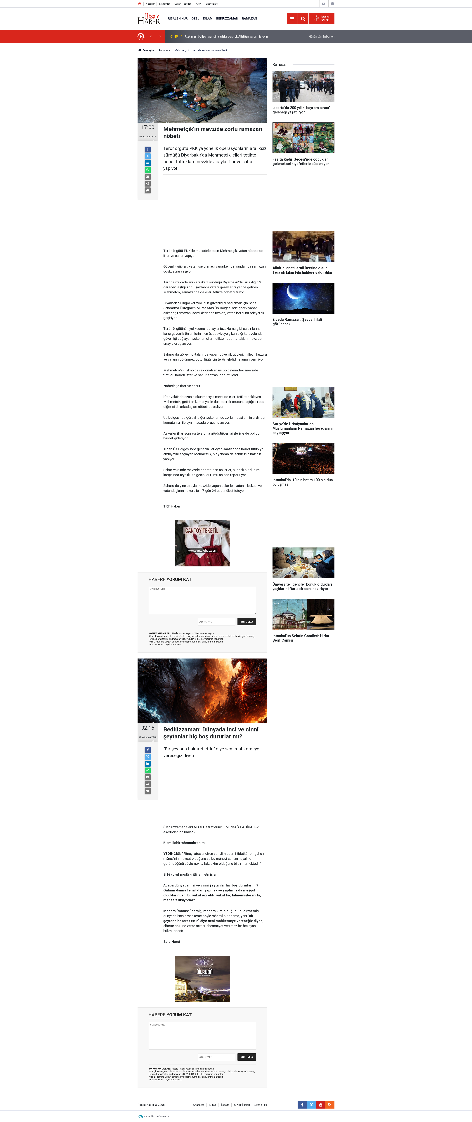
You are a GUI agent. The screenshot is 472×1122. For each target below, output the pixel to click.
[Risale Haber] (149, 18)
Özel (195, 18)
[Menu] (292, 18)
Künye (212, 1105)
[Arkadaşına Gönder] (148, 177)
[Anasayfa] (140, 3)
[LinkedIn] (148, 163)
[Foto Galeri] (332, 3)
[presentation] (150, 36)
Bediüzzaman (227, 18)
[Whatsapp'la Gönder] (148, 170)
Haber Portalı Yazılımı (156, 1116)
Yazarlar (150, 3)
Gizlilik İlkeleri (242, 1105)
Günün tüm (321, 36)
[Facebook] (148, 149)
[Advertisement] (120, 107)
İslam (208, 18)
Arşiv (198, 3)
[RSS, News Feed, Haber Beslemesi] (329, 1105)
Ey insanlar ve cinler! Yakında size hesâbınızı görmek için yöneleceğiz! (230, 36)
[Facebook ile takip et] (302, 1105)
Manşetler (164, 3)
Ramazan (249, 18)
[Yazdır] (148, 184)
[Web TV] (324, 3)
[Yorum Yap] (148, 190)
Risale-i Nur (178, 18)
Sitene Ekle (212, 3)
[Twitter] (148, 156)
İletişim (225, 1105)
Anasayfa (198, 1105)
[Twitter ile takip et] (311, 1105)
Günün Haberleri (182, 3)
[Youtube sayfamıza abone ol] (320, 1105)
